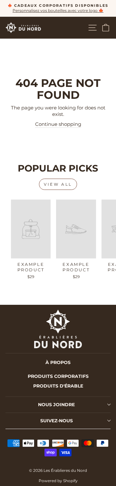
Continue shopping (58, 124)
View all (58, 184)
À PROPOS (58, 362)
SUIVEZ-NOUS (56, 420)
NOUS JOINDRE (56, 404)
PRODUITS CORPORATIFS (58, 376)
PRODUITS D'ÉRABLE (58, 385)
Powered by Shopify (58, 480)
